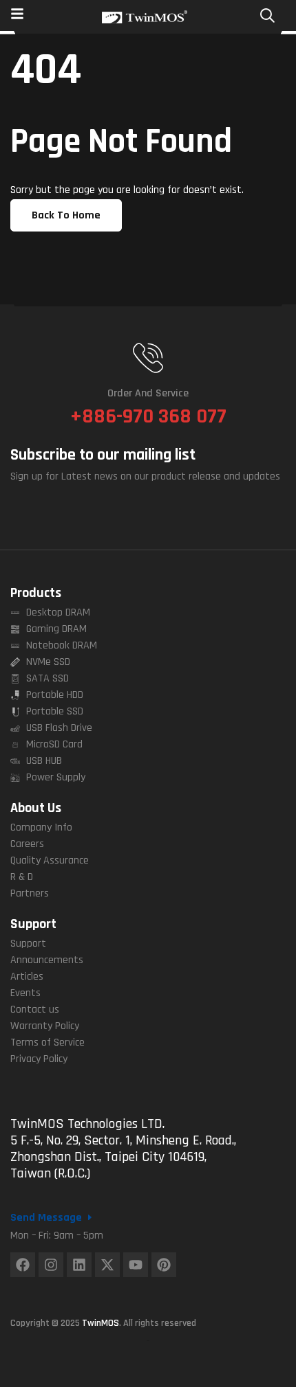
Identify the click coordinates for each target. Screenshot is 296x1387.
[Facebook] (22, 1264)
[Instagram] (51, 1264)
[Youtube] (135, 1264)
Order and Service (148, 393)
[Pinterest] (163, 1264)
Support (33, 924)
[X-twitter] (107, 1264)
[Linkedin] (79, 1264)
